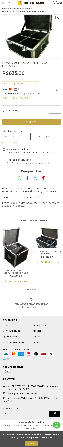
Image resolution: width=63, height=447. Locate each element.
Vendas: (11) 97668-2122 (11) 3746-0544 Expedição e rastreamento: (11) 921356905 (31, 387)
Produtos (36, 331)
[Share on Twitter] (35, 178)
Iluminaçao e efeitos (20, 8)
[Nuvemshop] (31, 423)
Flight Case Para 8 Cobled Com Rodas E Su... (47, 252)
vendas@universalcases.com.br (22, 393)
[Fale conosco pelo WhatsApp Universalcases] (56, 425)
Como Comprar (39, 325)
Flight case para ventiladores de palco (16, 272)
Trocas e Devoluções (13, 342)
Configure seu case (13, 331)
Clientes (36, 336)
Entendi (31, 443)
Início (5, 8)
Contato (36, 342)
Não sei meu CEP (9, 143)
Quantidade (9, 110)
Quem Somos (10, 336)
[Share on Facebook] (27, 178)
